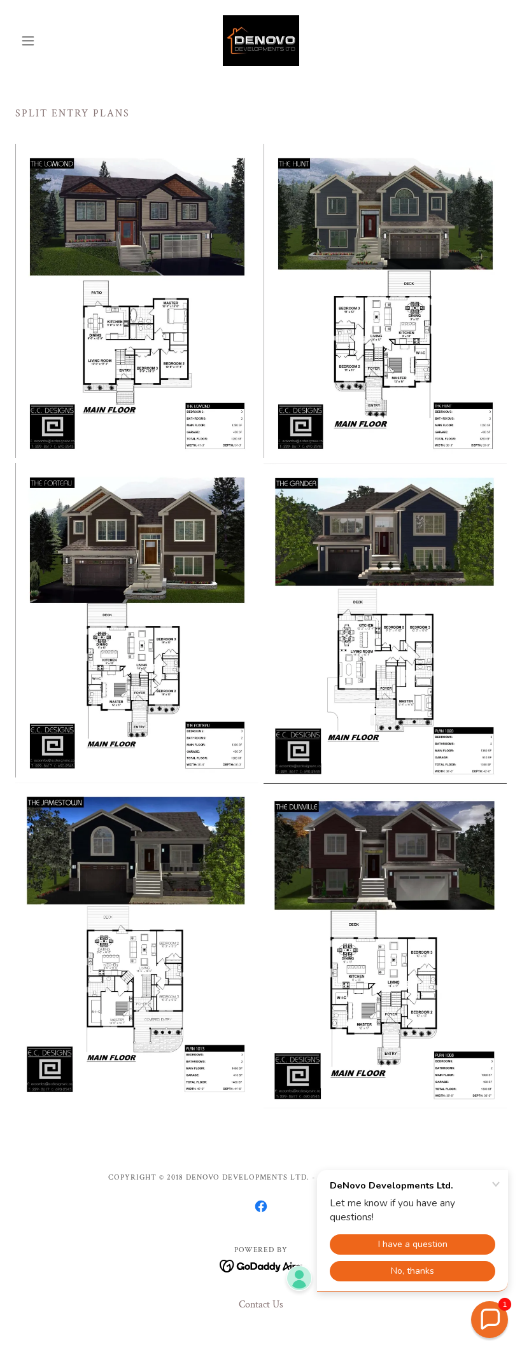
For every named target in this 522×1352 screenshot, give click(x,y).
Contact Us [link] (261, 1304)
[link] (261, 40)
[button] (52, 40)
